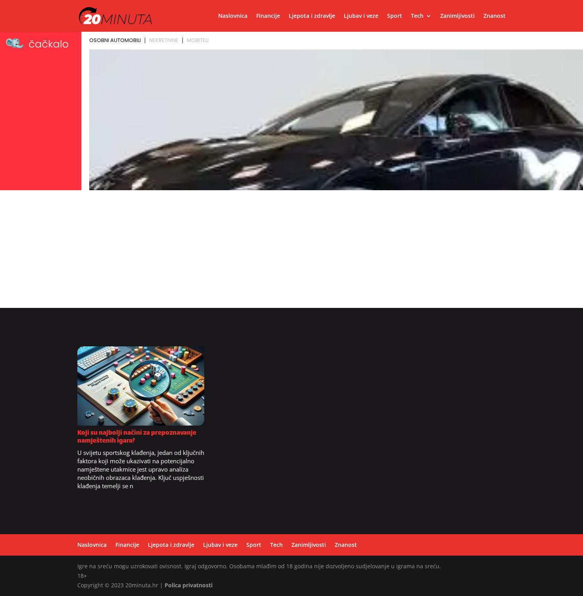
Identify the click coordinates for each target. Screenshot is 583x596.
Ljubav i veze (361, 16)
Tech (417, 16)
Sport (394, 16)
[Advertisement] (291, 252)
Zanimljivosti (457, 16)
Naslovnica (232, 16)
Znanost (494, 16)
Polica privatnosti (189, 585)
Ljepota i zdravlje (312, 16)
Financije (268, 16)
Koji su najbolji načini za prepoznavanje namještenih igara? (136, 437)
